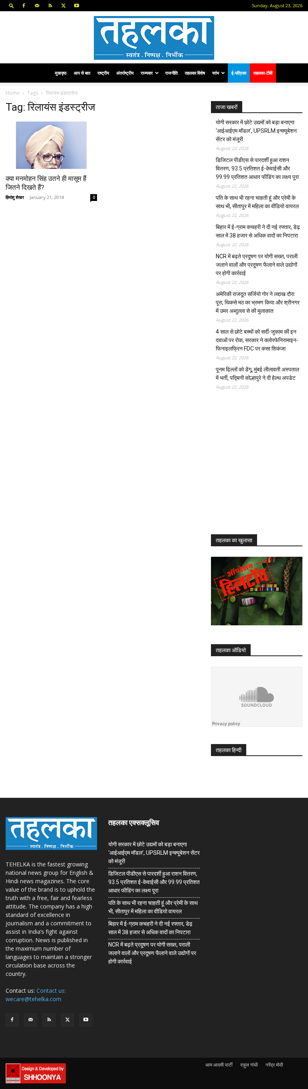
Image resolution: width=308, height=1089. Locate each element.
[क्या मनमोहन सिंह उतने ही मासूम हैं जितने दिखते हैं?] (51, 145)
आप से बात (82, 73)
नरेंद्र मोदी (274, 1064)
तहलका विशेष (195, 73)
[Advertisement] (259, 468)
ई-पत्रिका (238, 73)
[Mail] (37, 5)
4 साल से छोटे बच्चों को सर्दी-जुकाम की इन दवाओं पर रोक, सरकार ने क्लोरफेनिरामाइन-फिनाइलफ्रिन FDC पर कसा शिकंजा (257, 340)
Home (13, 92)
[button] (12, 5)
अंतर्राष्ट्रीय (125, 73)
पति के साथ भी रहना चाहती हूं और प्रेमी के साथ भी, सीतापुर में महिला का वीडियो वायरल (257, 202)
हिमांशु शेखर (15, 197)
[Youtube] (77, 5)
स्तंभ (215, 73)
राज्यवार (147, 73)
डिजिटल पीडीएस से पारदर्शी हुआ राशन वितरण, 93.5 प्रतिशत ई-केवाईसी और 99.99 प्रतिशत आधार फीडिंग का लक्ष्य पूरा (257, 168)
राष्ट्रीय (103, 73)
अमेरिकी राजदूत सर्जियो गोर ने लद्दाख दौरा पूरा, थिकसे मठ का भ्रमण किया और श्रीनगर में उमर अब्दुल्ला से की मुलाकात (258, 302)
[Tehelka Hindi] (154, 38)
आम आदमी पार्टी (219, 1064)
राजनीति (171, 73)
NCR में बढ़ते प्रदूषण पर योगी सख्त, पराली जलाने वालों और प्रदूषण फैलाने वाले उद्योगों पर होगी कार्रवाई (257, 264)
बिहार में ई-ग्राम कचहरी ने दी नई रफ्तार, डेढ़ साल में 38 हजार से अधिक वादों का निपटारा (258, 231)
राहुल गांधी (249, 1064)
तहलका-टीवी (262, 73)
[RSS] (50, 5)
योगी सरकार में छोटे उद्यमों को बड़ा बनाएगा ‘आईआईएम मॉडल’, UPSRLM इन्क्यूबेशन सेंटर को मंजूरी (256, 130)
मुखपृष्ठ (61, 73)
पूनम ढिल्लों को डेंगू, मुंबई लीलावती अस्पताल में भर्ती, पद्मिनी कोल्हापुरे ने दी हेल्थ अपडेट (257, 373)
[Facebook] (24, 5)
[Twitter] (63, 5)
